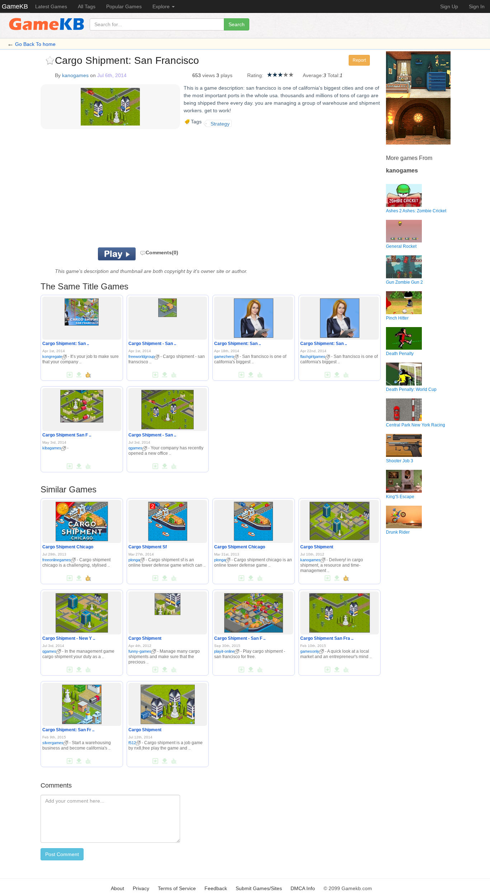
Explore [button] (161, 6)
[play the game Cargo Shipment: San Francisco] (82, 311)
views (208, 75)
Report (359, 60)
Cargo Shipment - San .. (152, 343)
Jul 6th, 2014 (112, 75)
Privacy (141, 888)
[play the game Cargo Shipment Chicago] (82, 520)
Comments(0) (162, 252)
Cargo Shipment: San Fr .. (68, 729)
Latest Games (51, 6)
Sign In (477, 6)
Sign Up (449, 6)
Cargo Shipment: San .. (65, 343)
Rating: (255, 75)
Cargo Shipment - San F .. (239, 638)
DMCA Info (303, 888)
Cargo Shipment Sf (147, 546)
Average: (313, 75)
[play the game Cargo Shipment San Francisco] (81, 405)
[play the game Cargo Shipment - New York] (82, 611)
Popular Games (124, 6)
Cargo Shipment (316, 546)
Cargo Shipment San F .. (66, 435)
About (117, 888)
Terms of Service (177, 888)
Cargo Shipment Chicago (67, 546)
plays (226, 75)
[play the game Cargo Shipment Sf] (167, 520)
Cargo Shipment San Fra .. (326, 638)
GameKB (15, 6)
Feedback (215, 888)
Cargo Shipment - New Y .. (68, 638)
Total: (334, 75)
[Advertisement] (129, 190)
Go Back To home (35, 44)
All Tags (86, 6)
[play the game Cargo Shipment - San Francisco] (167, 307)
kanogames (75, 75)
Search (236, 24)
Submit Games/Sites (259, 888)
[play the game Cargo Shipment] (339, 519)
